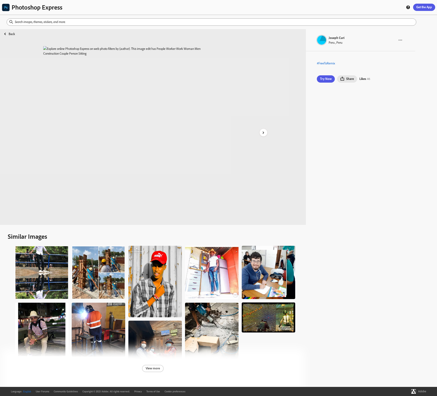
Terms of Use (153, 391)
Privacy (138, 391)
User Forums (42, 391)
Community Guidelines (66, 391)
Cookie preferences (175, 391)
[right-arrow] (263, 132)
